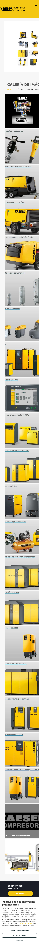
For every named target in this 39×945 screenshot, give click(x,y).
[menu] (36, 5)
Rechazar (19, 941)
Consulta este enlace (25, 923)
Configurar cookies (19, 935)
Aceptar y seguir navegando (19, 930)
